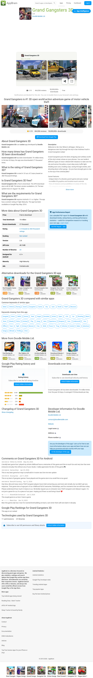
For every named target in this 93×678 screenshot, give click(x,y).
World (59, 307)
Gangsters (32, 307)
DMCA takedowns (7, 636)
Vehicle (11, 307)
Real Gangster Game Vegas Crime (9, 288)
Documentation (6, 631)
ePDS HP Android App (9, 605)
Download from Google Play (47, 137)
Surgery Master (71, 353)
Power (51, 326)
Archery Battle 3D (40, 353)
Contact (4, 622)
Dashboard (77, 3)
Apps (61, 3)
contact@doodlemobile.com (58, 420)
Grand (25, 307)
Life (67, 316)
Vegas (39, 316)
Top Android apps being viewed (11, 596)
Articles (4, 641)
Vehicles (64, 326)
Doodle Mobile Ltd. (24, 338)
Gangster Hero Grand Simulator (57, 288)
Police (18, 321)
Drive (26, 331)
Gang (38, 321)
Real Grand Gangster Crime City (61, 676)
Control (72, 326)
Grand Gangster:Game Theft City (41, 288)
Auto (53, 307)
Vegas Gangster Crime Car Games (25, 288)
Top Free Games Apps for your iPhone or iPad (14, 651)
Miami (87, 316)
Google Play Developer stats (42, 580)
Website (51, 424)
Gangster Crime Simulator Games (72, 676)
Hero (44, 321)
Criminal (25, 321)
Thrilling (19, 331)
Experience (52, 321)
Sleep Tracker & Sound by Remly (12, 610)
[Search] (54, 3)
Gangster (6, 316)
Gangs (5, 331)
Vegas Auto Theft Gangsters (82, 676)
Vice (84, 321)
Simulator (46, 316)
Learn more (64, 223)
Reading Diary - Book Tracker (11, 601)
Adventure (86, 326)
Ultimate (11, 331)
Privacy (4, 626)
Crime (13, 316)
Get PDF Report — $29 (58, 226)
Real (32, 316)
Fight (17, 326)
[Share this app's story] (65, 81)
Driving (24, 326)
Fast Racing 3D (7, 353)
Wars (4, 321)
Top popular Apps (38, 589)
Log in (88, 3)
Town (11, 326)
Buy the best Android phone (41, 594)
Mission (31, 326)
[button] (69, 428)
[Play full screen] (72, 81)
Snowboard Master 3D (57, 353)
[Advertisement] (46, 36)
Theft (66, 307)
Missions (73, 307)
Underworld (76, 321)
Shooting (80, 316)
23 (20, 250)
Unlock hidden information (23, 384)
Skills (44, 326)
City (46, 307)
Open (60, 316)
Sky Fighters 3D (24, 353)
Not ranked (23, 236)
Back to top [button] (88, 659)
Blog (3, 645)
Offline (5, 326)
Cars (68, 321)
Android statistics (38, 575)
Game (40, 307)
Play (32, 321)
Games (26, 316)
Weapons (61, 321)
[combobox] (44, 3)
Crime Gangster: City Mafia (73, 288)
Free (38, 326)
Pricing (68, 3)
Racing (18, 307)
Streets (11, 321)
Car (73, 316)
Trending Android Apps (40, 584)
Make (78, 326)
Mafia (19, 316)
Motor (5, 307)
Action (54, 316)
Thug (57, 326)
